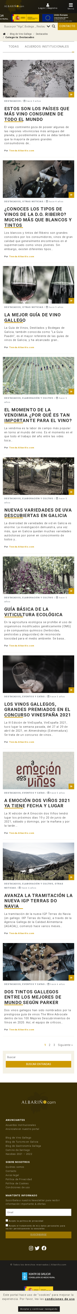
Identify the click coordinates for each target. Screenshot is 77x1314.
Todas (14, 46)
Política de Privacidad (19, 1179)
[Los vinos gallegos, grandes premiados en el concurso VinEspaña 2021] (38, 674)
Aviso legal (12, 1175)
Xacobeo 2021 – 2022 (19, 1154)
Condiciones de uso (18, 1187)
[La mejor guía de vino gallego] (38, 285)
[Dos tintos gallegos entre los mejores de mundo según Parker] (38, 962)
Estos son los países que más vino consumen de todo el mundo (36, 114)
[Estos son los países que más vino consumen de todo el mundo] (38, 78)
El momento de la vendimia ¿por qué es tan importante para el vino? (38, 415)
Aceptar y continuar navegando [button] (39, 1309)
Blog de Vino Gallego (21, 34)
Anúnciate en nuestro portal (22, 1129)
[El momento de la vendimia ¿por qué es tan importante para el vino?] (38, 375)
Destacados (42, 34)
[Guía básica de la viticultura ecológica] (38, 575)
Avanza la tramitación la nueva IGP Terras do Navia (38, 901)
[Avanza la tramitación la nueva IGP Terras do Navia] (38, 861)
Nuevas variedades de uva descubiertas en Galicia (38, 512)
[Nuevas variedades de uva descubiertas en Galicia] (38, 476)
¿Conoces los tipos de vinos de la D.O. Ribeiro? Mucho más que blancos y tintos (38, 217)
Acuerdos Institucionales (47, 46)
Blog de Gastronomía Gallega (23, 1145)
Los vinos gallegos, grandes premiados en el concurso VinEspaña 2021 (37, 710)
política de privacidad (31, 1221)
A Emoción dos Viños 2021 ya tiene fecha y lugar (37, 803)
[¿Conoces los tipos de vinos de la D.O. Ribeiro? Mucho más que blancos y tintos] (38, 179)
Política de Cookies (17, 1183)
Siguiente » (65, 1044)
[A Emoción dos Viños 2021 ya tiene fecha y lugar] (38, 770)
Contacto (67, 26)
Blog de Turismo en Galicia (22, 1141)
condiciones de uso (60, 1299)
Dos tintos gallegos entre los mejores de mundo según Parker (32, 997)
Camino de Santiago (18, 1150)
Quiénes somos (15, 1166)
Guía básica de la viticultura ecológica (33, 612)
